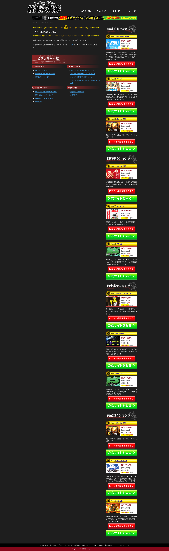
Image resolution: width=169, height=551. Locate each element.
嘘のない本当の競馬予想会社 (45, 74)
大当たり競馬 (121, 166)
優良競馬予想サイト (42, 70)
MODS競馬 (120, 333)
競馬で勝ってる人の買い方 (44, 98)
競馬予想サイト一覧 (42, 77)
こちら (71, 45)
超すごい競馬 (121, 119)
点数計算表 (38, 102)
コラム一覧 (85, 11)
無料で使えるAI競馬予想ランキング (82, 70)
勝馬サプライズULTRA (124, 293)
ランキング (101, 11)
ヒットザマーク (121, 461)
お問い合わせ (98, 545)
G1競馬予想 (74, 95)
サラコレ (119, 244)
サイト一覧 (131, 11)
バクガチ (119, 501)
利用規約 (53, 545)
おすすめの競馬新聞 (77, 92)
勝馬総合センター (122, 36)
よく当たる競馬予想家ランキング (82, 77)
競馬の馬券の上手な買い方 (44, 95)
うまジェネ (120, 206)
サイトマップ (124, 545)
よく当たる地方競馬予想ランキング (82, 74)
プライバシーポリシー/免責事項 (69, 545)
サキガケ (119, 79)
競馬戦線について (111, 545)
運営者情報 (44, 545)
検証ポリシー (87, 545)
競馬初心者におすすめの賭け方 (46, 92)
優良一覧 (116, 11)
